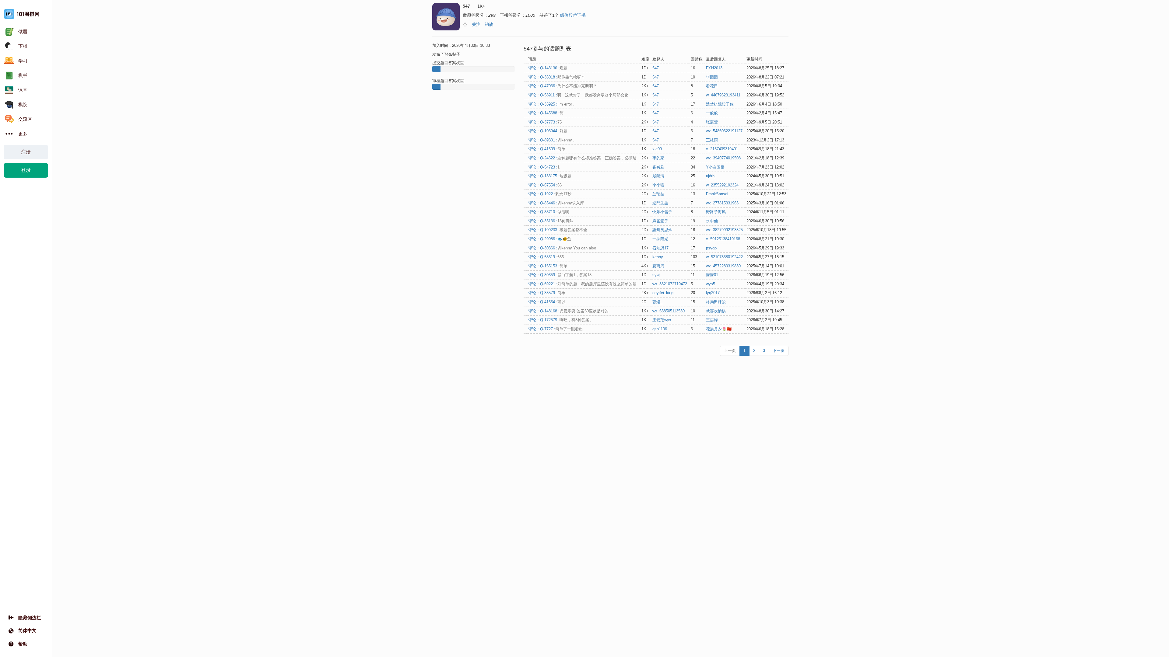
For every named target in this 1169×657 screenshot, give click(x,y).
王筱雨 (712, 140)
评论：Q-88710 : (548, 212)
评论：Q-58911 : (578, 95)
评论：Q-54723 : (544, 167)
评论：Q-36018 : (556, 77)
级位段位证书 (573, 15)
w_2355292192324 (722, 185)
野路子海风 (716, 212)
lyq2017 (713, 292)
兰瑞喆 (658, 194)
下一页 (779, 350)
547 (655, 68)
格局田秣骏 (716, 302)
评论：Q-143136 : (547, 68)
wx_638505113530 (668, 311)
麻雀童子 (660, 221)
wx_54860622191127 (724, 131)
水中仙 (712, 221)
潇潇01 (712, 275)
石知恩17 (660, 248)
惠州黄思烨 (662, 230)
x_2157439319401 (722, 149)
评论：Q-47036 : (562, 86)
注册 (26, 152)
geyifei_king (662, 292)
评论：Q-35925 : (551, 104)
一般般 (712, 113)
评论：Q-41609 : (546, 149)
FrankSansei (717, 194)
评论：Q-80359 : (560, 275)
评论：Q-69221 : (582, 284)
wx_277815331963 (722, 203)
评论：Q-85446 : (556, 203)
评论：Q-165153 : (547, 266)
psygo (711, 248)
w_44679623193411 (723, 95)
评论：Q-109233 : (557, 230)
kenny (657, 257)
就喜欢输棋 (716, 311)
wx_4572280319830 (723, 266)
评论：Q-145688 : (545, 113)
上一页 (730, 350)
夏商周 (658, 266)
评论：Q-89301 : (551, 140)
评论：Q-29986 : (549, 239)
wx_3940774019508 (723, 158)
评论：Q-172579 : (560, 320)
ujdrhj (710, 176)
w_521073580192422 (724, 257)
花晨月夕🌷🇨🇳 (719, 329)
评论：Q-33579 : (546, 292)
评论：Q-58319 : (546, 257)
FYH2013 (714, 68)
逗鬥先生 (660, 203)
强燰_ (657, 302)
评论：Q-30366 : (562, 248)
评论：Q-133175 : (549, 176)
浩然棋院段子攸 (720, 104)
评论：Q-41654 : (546, 302)
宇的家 (658, 158)
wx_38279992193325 (724, 230)
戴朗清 (658, 176)
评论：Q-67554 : (545, 185)
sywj (656, 275)
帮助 (22, 643)
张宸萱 (712, 122)
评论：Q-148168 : (568, 311)
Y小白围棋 (715, 167)
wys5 (710, 284)
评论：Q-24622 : (582, 158)
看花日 (712, 86)
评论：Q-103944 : (547, 131)
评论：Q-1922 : (549, 194)
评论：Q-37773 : (545, 122)
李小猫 (658, 185)
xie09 (657, 149)
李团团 (712, 77)
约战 (489, 24)
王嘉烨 (712, 320)
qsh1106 (659, 329)
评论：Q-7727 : (555, 329)
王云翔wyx (661, 320)
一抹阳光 (660, 239)
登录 (26, 170)
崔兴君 (658, 167)
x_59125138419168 (723, 239)
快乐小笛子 (662, 212)
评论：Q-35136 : (551, 221)
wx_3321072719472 (669, 284)
